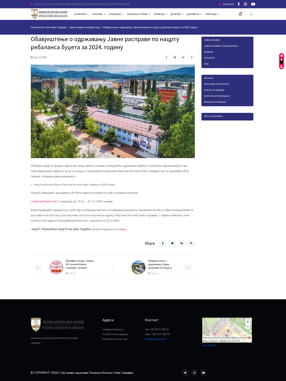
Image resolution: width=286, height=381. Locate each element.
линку (122, 229)
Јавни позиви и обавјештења (221, 45)
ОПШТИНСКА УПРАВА (137, 14)
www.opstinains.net (44, 201)
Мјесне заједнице (214, 89)
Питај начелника (213, 116)
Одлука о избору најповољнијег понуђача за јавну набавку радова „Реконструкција (82, 3)
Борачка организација (217, 95)
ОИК (206, 63)
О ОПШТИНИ (80, 14)
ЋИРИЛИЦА (211, 14)
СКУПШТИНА (115, 14)
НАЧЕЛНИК (97, 14)
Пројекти (209, 57)
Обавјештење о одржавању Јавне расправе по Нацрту (160, 264)
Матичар (209, 78)
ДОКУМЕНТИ (193, 14)
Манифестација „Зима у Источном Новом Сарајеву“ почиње (80, 264)
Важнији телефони (215, 101)
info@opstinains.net (155, 339)
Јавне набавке (212, 39)
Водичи (208, 51)
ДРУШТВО (176, 14)
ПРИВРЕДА (159, 14)
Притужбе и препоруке (216, 84)
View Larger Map (209, 345)
